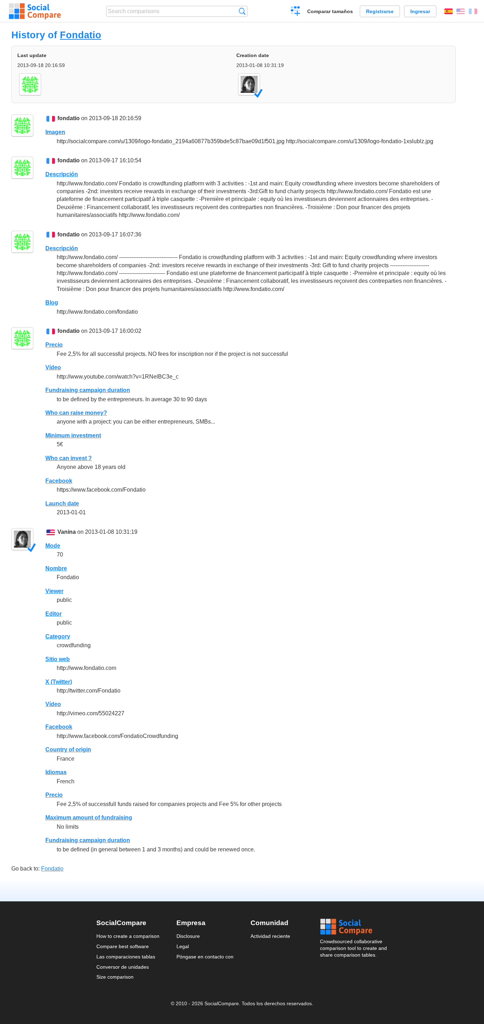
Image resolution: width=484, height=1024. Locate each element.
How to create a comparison (127, 936)
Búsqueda (242, 11)
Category (57, 636)
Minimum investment (73, 435)
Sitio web (57, 659)
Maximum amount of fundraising (88, 818)
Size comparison (115, 977)
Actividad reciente (270, 936)
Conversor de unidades (122, 967)
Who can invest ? (68, 458)
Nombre (56, 568)
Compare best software (122, 946)
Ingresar (420, 11)
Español (448, 11)
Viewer (54, 591)
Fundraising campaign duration (87, 390)
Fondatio (80, 34)
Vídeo (53, 367)
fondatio (68, 118)
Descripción (61, 174)
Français (473, 11)
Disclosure (188, 936)
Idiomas (56, 772)
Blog (51, 303)
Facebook (58, 481)
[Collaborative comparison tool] (35, 11)
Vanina (66, 532)
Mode (52, 546)
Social (354, 926)
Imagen (55, 132)
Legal (182, 946)
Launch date (62, 503)
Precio (54, 345)
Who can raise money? (76, 413)
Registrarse (380, 11)
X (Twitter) (58, 682)
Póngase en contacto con (204, 956)
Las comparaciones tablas (125, 956)
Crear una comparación (295, 12)
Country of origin (68, 749)
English (460, 11)
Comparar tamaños (330, 11)
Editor (53, 614)
